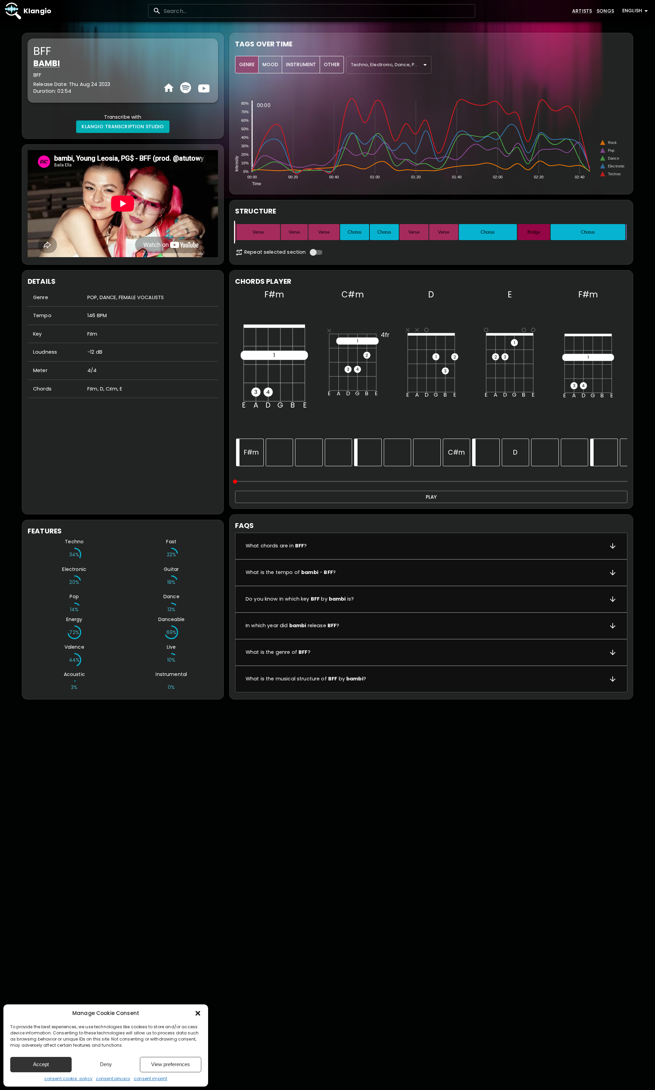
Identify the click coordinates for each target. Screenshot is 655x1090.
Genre (246, 64)
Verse (258, 232)
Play (431, 497)
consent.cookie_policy (68, 1078)
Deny (106, 1064)
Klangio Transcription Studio (123, 126)
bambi (46, 63)
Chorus (355, 232)
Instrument (301, 64)
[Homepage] (168, 88)
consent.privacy (113, 1078)
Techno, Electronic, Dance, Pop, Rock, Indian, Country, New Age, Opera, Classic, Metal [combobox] (391, 64)
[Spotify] (185, 87)
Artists (582, 11)
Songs (605, 11)
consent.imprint (150, 1078)
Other (332, 64)
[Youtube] (203, 87)
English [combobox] (632, 10)
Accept (41, 1064)
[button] (197, 1013)
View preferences (170, 1064)
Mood (270, 64)
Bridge (533, 232)
